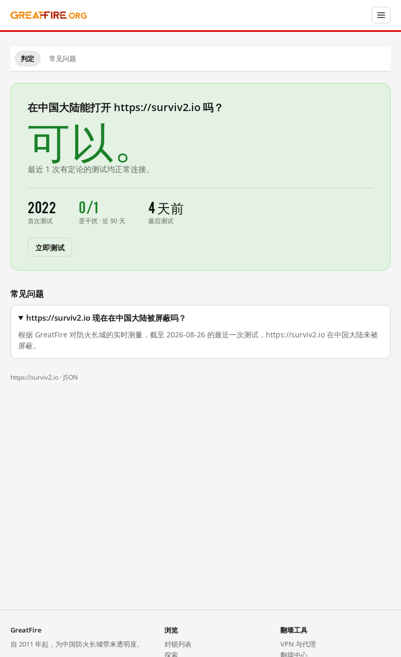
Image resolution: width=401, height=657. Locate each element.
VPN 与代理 (298, 644)
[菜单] (381, 15)
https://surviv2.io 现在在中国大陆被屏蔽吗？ (106, 318)
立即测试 (50, 247)
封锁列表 (178, 644)
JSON (70, 377)
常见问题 (62, 58)
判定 (27, 58)
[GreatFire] (48, 15)
